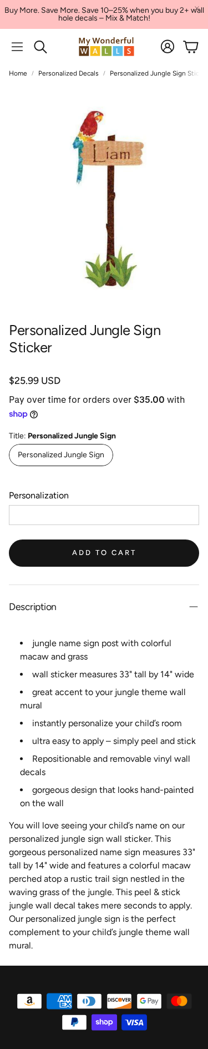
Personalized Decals (68, 73)
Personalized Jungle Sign (61, 454)
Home (18, 73)
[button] (17, 46)
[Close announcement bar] (197, 8)
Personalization (39, 495)
